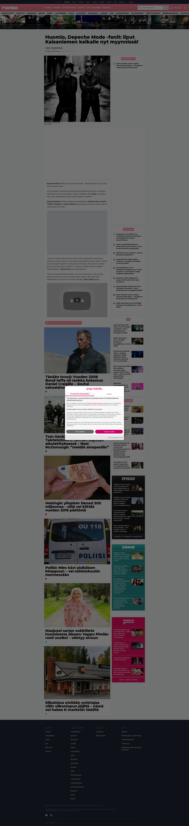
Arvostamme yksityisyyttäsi (79, 394)
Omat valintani (80, 431)
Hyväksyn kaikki (109, 431)
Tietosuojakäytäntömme (115, 437)
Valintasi (109, 394)
